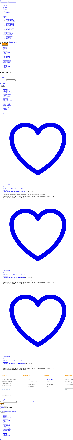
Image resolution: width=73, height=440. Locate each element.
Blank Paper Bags (7, 49)
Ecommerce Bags (8, 17)
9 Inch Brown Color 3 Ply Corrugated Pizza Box (14, 363)
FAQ (48, 381)
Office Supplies (7, 30)
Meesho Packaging (10, 23)
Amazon (5, 47)
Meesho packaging (7, 60)
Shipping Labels (9, 19)
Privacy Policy (30, 384)
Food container (9, 36)
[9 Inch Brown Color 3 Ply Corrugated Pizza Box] (38, 360)
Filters (2, 77)
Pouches (7, 26)
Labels (4, 58)
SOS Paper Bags (9, 33)
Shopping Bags (7, 32)
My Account (30, 386)
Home (5, 16)
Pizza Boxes (8, 38)
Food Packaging (7, 34)
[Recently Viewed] (4, 400)
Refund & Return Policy (32, 381)
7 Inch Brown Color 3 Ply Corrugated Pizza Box (14, 277)
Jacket (13, 42)
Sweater (10, 42)
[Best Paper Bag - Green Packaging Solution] (8, 2)
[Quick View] (3, 187)
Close (1, 406)
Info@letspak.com (6, 385)
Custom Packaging (10, 20)
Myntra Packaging (10, 25)
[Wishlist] (3, 113)
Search (4, 44)
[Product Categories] (4, 5)
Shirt (16, 42)
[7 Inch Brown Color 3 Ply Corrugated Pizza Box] (38, 274)
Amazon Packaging (10, 21)
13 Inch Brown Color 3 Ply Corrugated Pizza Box (14, 191)
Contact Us (50, 384)
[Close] (3, 85)
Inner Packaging (9, 29)
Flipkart (4, 53)
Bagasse (5, 48)
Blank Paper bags (10, 28)
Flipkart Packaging (10, 24)
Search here (3, 41)
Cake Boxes (8, 37)
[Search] (3, 14)
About (28, 379)
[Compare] (6, 187)
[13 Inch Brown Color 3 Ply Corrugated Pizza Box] (38, 189)
